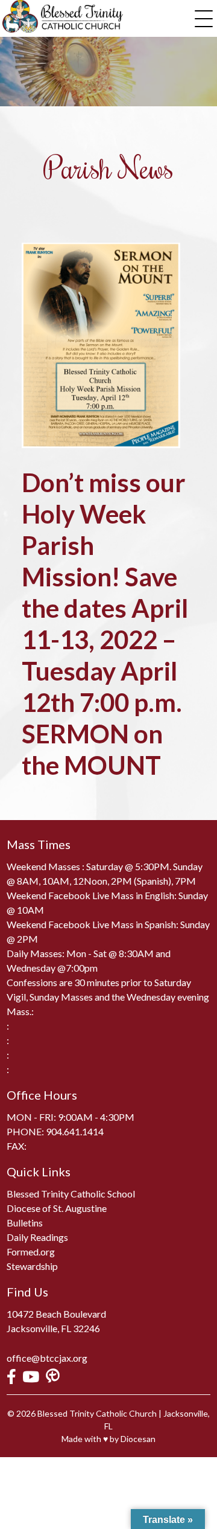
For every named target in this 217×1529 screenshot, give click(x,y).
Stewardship (32, 1266)
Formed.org (31, 1251)
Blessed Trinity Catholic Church (97, 1413)
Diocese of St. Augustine (57, 1208)
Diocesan (138, 1439)
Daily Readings (37, 1237)
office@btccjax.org (47, 1358)
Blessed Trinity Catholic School (71, 1193)
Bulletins (25, 1222)
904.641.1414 (75, 1131)
